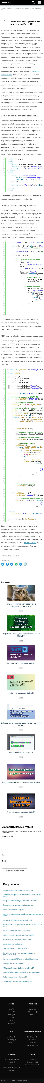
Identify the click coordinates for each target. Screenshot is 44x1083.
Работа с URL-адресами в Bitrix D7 (21, 663)
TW (12, 564)
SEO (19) (11, 1070)
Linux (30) (32, 1042)
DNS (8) (11, 1009)
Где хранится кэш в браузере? (14, 909)
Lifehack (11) (32, 1059)
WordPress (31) (11, 1037)
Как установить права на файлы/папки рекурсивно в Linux (23, 915)
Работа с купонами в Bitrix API (21, 693)
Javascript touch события (12, 944)
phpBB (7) (11, 1042)
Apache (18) (11, 1012)
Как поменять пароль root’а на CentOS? (17, 920)
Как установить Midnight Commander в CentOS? (20, 901)
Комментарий (8, 836)
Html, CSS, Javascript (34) (11, 1059)
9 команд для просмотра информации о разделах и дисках (22, 895)
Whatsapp (16, 564)
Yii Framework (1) (32, 1012)
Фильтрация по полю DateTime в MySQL (17, 981)
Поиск (33, 2)
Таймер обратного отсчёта (13, 963)
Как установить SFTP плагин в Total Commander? (21, 959)
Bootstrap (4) (11, 1065)
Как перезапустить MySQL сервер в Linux (18, 890)
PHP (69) (11, 1017)
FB (7, 564)
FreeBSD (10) (32, 1040)
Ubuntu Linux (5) (32, 1045)
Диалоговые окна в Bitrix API (21, 753)
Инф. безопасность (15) (32, 1065)
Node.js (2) (11, 1020)
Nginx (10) (11, 1015)
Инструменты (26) (32, 1062)
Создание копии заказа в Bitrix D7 (21, 812)
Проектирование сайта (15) (11, 1067)
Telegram (21, 564)
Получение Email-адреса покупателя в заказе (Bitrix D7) (21, 635)
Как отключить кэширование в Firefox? (17, 939)
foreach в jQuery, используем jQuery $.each (18, 905)
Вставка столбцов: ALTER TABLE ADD (16, 931)
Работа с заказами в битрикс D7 (15, 977)
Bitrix (21, 611)
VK (3, 564)
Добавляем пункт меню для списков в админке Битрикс (21, 724)
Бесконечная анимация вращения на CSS (18, 935)
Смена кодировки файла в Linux (15, 948)
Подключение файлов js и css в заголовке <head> (21, 972)
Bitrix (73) (32, 1015)
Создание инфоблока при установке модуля (21, 782)
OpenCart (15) (11, 1040)
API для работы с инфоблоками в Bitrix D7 (18, 968)
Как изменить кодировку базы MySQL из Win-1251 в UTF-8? (22, 925)
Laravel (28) (32, 1009)
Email (25, 564)
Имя (4, 855)
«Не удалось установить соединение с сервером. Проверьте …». (21, 605)
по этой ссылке (30, 543)
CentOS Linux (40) (32, 1037)
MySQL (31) (11, 1023)
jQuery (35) (11, 1062)
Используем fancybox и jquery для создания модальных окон (19, 953)
